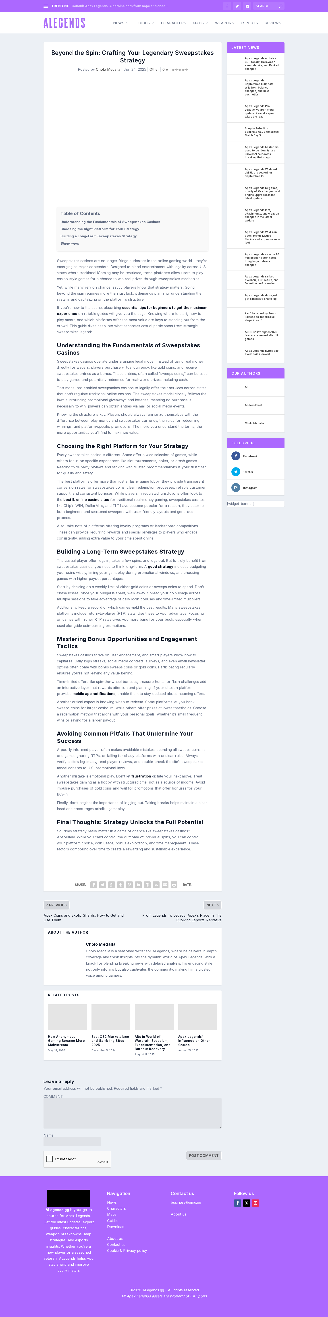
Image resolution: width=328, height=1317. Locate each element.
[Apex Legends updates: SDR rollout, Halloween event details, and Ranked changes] (237, 61)
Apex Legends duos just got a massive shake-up (261, 297)
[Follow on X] (246, 1203)
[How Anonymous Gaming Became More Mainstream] (67, 1017)
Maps (198, 23)
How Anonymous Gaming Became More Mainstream (66, 1040)
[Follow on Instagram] (255, 1203)
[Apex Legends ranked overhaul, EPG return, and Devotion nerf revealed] (237, 279)
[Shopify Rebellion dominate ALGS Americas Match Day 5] (237, 131)
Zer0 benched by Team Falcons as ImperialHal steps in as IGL (260, 317)
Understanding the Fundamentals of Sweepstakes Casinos (110, 222)
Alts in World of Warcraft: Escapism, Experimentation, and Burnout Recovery (152, 1043)
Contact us (116, 1244)
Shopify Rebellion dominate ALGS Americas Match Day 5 (262, 132)
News (118, 23)
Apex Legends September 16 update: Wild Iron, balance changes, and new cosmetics (259, 87)
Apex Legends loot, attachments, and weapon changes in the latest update (262, 215)
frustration (141, 776)
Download (115, 1226)
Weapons (224, 23)
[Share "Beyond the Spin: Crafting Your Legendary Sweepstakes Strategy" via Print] (174, 884)
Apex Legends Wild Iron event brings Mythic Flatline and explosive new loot (262, 237)
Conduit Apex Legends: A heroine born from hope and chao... (120, 6)
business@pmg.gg (186, 1202)
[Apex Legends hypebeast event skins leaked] (237, 354)
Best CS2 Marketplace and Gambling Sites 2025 (110, 1040)
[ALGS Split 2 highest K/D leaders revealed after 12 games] (237, 335)
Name (49, 1135)
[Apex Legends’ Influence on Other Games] (197, 1017)
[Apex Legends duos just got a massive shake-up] (237, 298)
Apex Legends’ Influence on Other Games (194, 1040)
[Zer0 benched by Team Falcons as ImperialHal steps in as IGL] (237, 316)
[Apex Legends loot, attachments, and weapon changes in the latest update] (237, 213)
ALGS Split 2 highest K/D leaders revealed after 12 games (261, 335)
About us (115, 1238)
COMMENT (53, 1096)
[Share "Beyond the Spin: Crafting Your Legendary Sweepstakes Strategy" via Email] (165, 884)
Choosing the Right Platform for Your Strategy (99, 229)
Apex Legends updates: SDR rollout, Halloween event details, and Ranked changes (262, 63)
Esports (249, 23)
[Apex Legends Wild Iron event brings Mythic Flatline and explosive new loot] (237, 235)
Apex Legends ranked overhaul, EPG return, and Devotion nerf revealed (261, 280)
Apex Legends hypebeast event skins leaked (262, 352)
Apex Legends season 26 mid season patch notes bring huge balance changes (262, 260)
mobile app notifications (94, 693)
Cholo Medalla (108, 69)
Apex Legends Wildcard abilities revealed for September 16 (261, 172)
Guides (143, 23)
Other (154, 69)
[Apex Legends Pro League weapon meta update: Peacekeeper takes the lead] (237, 109)
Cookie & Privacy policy (127, 1250)
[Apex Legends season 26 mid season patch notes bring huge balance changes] (237, 257)
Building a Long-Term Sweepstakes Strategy (98, 236)
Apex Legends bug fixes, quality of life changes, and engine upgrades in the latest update (262, 193)
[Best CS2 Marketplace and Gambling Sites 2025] (111, 1017)
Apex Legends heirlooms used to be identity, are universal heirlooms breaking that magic (261, 152)
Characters (173, 23)
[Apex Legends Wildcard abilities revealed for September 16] (237, 172)
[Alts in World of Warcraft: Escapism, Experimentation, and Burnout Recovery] (154, 1017)
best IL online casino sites (86, 499)
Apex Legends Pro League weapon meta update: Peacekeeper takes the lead (259, 111)
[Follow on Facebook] (237, 1203)
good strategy (160, 566)
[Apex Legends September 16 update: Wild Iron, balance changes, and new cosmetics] (237, 83)
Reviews (273, 23)
